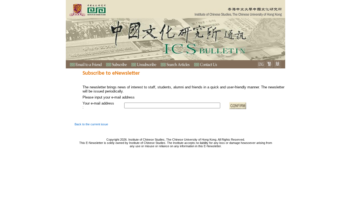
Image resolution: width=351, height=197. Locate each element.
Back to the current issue (91, 124)
